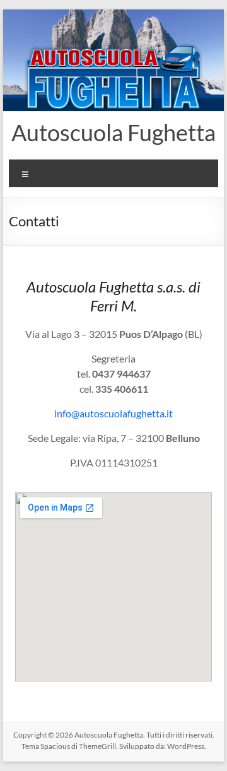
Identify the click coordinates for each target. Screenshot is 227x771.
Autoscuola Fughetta (113, 132)
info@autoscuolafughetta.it (113, 413)
